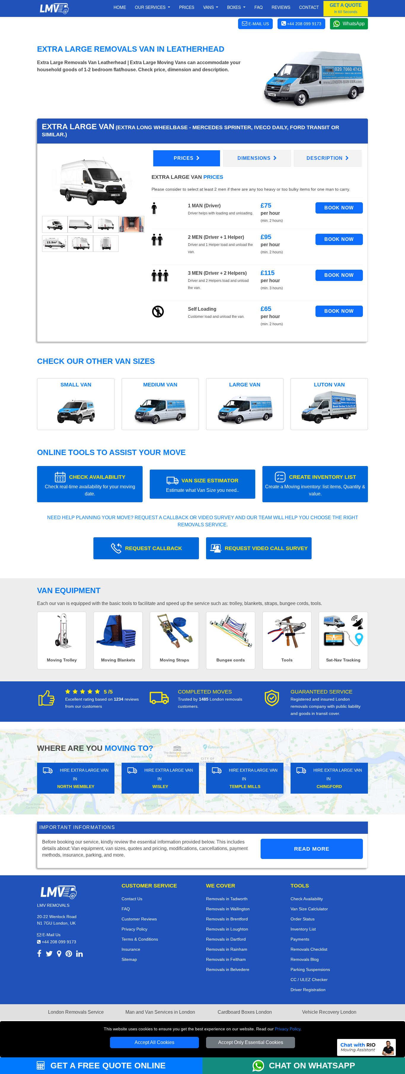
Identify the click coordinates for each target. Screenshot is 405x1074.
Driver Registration (308, 989)
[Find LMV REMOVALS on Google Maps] (59, 954)
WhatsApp (354, 23)
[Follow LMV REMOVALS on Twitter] (49, 954)
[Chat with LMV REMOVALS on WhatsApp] (260, 1066)
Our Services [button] (151, 7)
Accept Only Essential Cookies (250, 1042)
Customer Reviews (139, 919)
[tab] (55, 223)
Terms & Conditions (140, 939)
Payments (300, 939)
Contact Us (132, 898)
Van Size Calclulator (309, 908)
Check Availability (307, 898)
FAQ (126, 908)
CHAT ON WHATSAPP (312, 1065)
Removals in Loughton (227, 929)
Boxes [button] (234, 7)
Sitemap (129, 959)
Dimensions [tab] (254, 158)
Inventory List (303, 929)
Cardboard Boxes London (245, 1012)
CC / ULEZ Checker (309, 979)
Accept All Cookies (154, 1042)
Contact (309, 7)
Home (120, 7)
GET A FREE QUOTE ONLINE (107, 1065)
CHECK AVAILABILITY (90, 485)
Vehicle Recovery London (329, 1012)
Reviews (281, 7)
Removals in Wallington (228, 908)
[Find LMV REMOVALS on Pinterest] (69, 954)
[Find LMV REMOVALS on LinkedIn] (79, 954)
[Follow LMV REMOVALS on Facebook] (39, 954)
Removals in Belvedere (227, 969)
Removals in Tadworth (227, 898)
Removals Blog (305, 959)
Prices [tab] (184, 158)
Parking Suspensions (310, 969)
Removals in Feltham (226, 959)
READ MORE (311, 849)
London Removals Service (76, 1012)
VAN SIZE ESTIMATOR (202, 485)
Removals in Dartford (226, 939)
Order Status (303, 919)
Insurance (131, 949)
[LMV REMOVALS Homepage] (54, 8)
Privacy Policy (287, 1028)
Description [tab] (325, 158)
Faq (258, 7)
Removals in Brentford (227, 919)
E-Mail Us (50, 934)
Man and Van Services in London (160, 1012)
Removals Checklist (309, 949)
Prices (186, 7)
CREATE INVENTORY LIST (315, 485)
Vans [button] (209, 7)
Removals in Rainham (226, 949)
